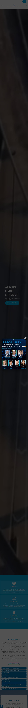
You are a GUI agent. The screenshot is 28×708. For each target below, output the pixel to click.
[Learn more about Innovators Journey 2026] (14, 354)
